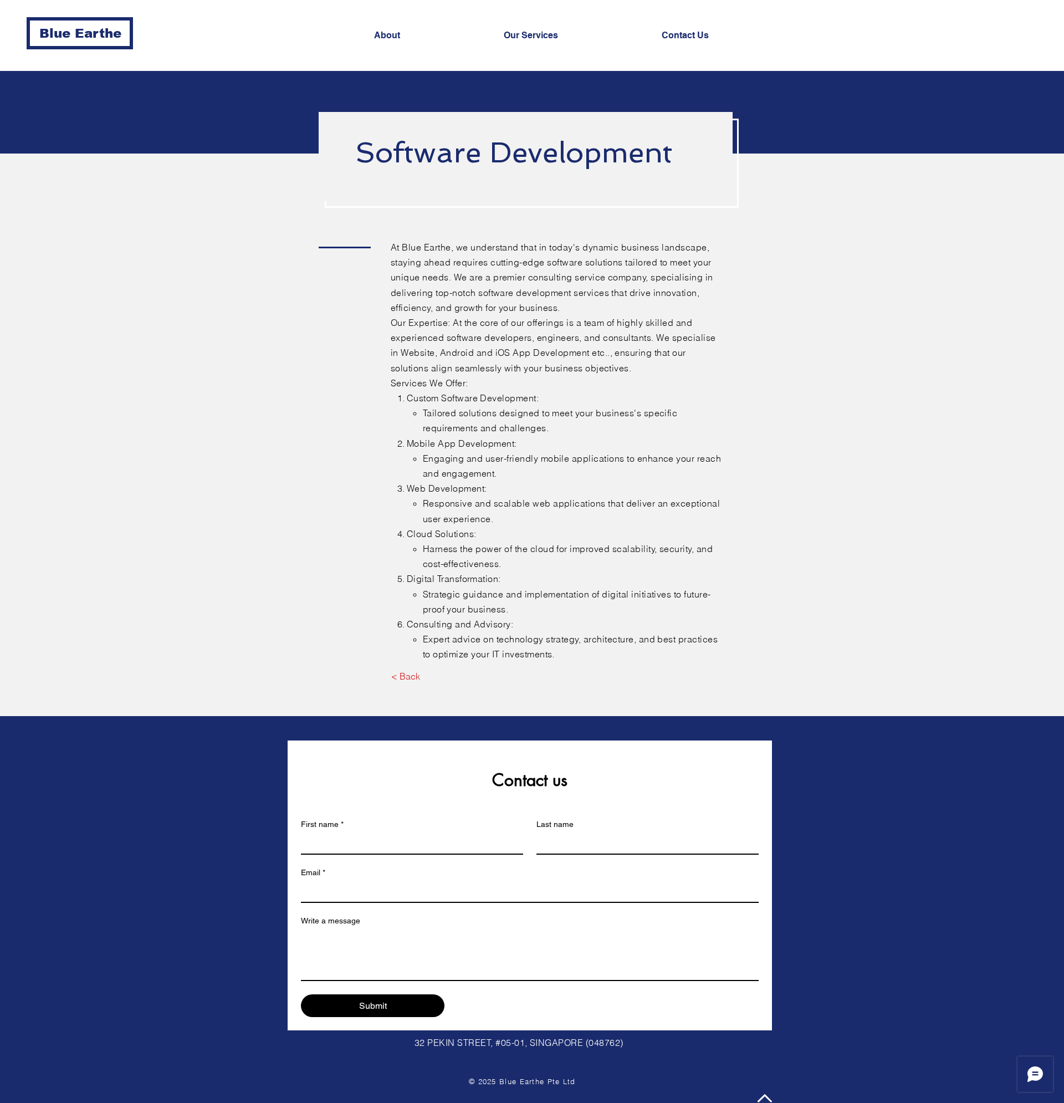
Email (313, 872)
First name (322, 824)
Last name (555, 824)
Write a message (330, 920)
